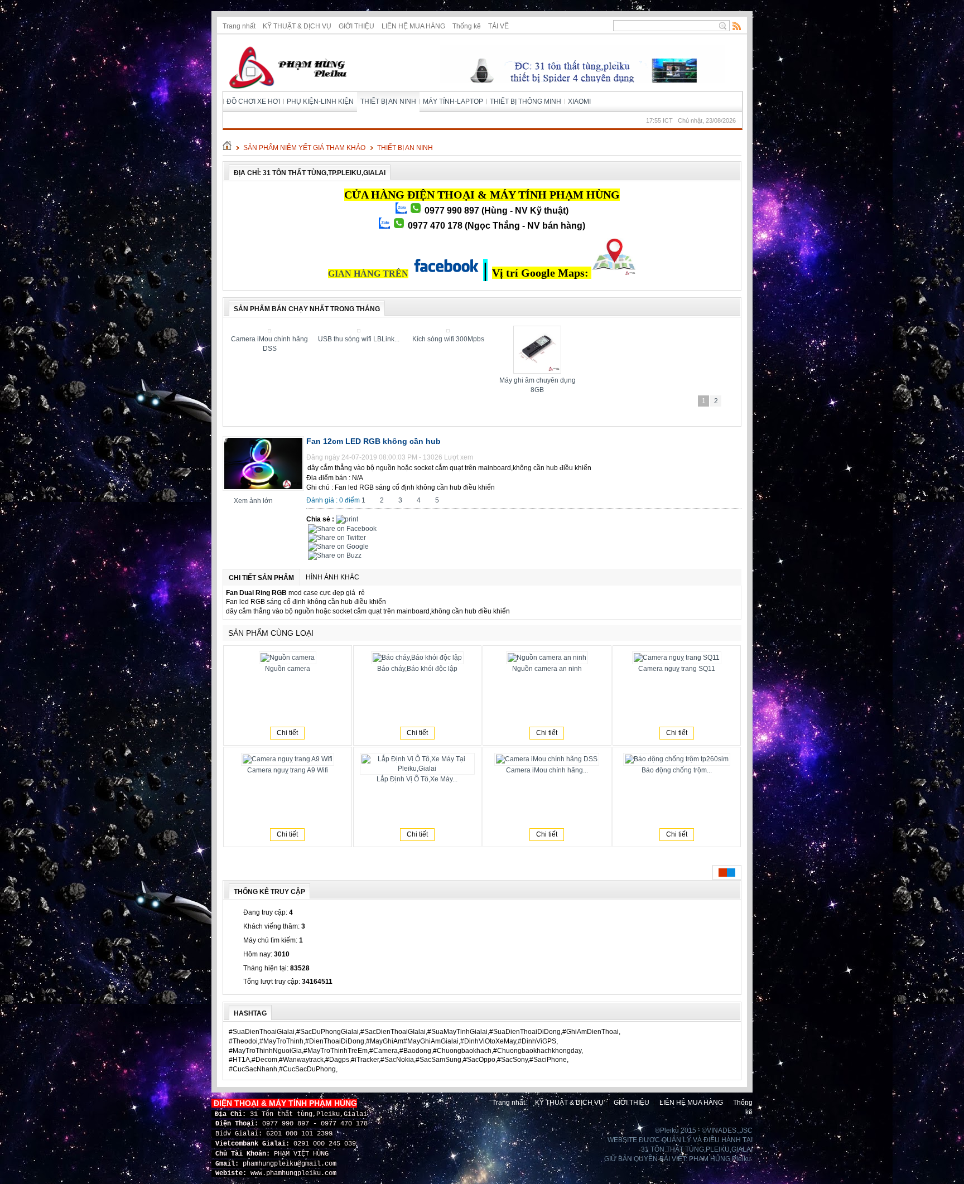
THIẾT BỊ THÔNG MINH (525, 101)
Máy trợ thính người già (627, 339)
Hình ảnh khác (332, 577)
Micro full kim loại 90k (449, 339)
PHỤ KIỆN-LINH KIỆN (320, 101)
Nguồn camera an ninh (547, 669)
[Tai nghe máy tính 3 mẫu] (360, 330)
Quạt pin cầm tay (270, 339)
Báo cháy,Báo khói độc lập (417, 669)
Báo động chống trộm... (677, 770)
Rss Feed (736, 25)
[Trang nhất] (227, 148)
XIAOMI (579, 101)
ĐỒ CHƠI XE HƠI (253, 101)
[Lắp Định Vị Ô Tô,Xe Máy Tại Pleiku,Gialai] (717, 330)
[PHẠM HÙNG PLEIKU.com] (285, 70)
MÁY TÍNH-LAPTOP (453, 101)
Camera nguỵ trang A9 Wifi (287, 770)
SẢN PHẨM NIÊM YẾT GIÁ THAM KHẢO (304, 148)
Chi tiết (287, 733)
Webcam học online (538, 339)
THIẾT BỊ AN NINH (388, 101)
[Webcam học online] (538, 330)
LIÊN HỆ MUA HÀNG (413, 26)
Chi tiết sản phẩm (261, 578)
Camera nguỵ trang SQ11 (676, 669)
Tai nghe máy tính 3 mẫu (360, 339)
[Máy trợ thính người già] (627, 330)
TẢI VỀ (498, 26)
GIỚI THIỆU (356, 26)
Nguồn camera (287, 669)
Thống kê (466, 26)
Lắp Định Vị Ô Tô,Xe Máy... (417, 779)
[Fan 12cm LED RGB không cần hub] (263, 488)
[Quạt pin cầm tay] (270, 330)
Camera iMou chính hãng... (547, 770)
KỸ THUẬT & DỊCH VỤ (297, 26)
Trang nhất (239, 26)
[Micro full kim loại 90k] (449, 330)
